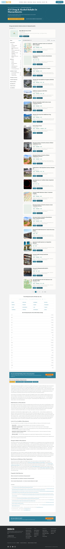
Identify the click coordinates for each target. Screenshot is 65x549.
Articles (35, 536)
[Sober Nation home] (6, 2)
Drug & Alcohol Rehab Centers (15, 7)
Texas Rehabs (28, 533)
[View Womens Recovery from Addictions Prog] (28, 118)
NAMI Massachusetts (36, 466)
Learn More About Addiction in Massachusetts (34, 18)
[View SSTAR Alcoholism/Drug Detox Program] (28, 72)
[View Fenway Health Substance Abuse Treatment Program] (28, 197)
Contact (43, 534)
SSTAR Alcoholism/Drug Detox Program (41, 68)
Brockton (45, 302)
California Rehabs (28, 531)
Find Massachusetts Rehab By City (16, 18)
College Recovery (45, 531)
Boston (13, 302)
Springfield (35, 302)
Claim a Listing (53, 531)
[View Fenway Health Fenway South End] (28, 259)
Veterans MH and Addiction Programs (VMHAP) (43, 79)
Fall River (13, 304)
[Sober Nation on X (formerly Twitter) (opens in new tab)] (15, 547)
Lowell (13, 307)
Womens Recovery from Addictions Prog (42, 114)
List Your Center (53, 530)
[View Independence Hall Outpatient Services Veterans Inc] (28, 172)
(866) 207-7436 (49, 374)
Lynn (34, 307)
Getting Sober (36, 533)
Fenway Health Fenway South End (40, 254)
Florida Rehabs (28, 534)
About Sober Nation (45, 533)
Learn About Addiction (19, 381)
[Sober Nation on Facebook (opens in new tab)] (8, 547)
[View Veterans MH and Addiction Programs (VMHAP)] (28, 83)
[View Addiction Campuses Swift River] (28, 94)
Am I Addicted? (12, 381)
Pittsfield (24, 304)
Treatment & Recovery (28, 381)
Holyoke (34, 304)
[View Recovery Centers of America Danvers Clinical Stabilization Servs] (28, 147)
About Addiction (36, 530)
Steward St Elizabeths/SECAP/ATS (40, 268)
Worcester (24, 302)
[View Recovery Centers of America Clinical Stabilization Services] (28, 159)
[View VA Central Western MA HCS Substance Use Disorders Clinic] (28, 284)
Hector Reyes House (37, 125)
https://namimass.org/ (27, 508)
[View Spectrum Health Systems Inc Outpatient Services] (28, 246)
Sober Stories (44, 530)
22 (42, 291)
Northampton (35, 309)
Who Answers (60, 3)
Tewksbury (13, 309)
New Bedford (25, 307)
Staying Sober (35, 381)
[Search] (46, 2)
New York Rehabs (28, 536)
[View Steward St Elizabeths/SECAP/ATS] (28, 272)
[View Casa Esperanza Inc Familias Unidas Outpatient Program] (28, 184)
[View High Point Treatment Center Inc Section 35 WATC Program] (28, 48)
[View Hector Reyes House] (28, 132)
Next (45, 291)
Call (21, 36)
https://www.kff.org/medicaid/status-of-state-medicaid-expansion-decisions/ (28, 498)
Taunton (45, 307)
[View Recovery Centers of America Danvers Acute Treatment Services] (28, 209)
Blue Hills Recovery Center (25, 30)
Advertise (52, 533)
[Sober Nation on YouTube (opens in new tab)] (13, 547)
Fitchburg (24, 309)
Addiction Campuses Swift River (40, 90)
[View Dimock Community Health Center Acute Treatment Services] (28, 106)
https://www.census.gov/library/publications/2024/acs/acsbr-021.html (23, 487)
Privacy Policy (44, 536)
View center (26, 36)
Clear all (20, 40)
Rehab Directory (28, 530)
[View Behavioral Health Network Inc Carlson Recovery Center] (28, 234)
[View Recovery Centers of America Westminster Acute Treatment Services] (28, 221)
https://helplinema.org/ (40, 507)
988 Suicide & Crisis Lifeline (45, 467)
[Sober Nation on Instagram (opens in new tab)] (10, 547)
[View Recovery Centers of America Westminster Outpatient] (28, 60)
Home (9, 7)
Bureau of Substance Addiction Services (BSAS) (36, 462)
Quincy (45, 309)
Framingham (46, 304)
